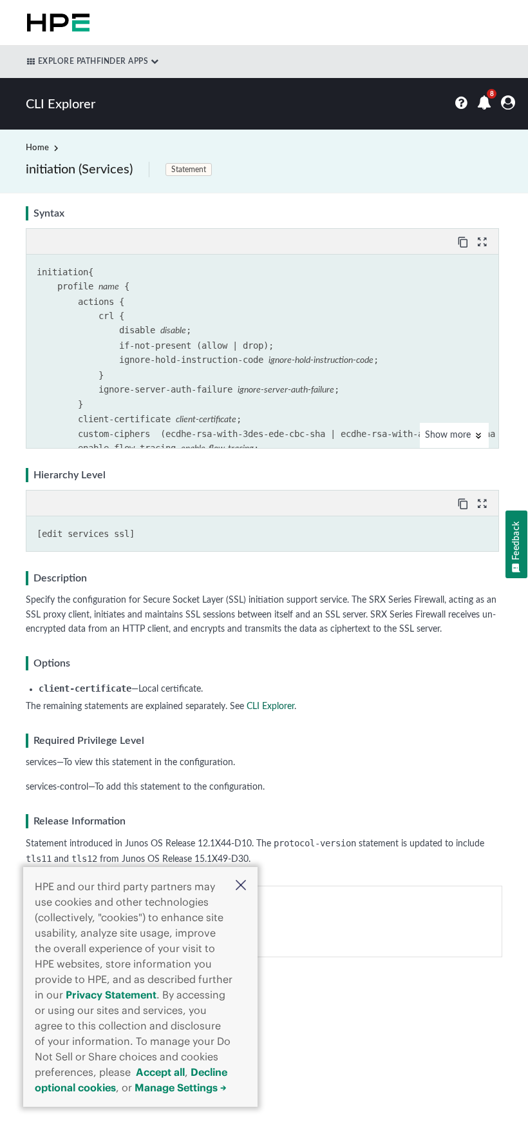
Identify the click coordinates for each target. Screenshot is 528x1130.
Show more (449, 435)
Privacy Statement (111, 994)
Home (37, 148)
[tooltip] (464, 241)
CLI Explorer (270, 706)
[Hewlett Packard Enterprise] (56, 22)
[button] (241, 886)
